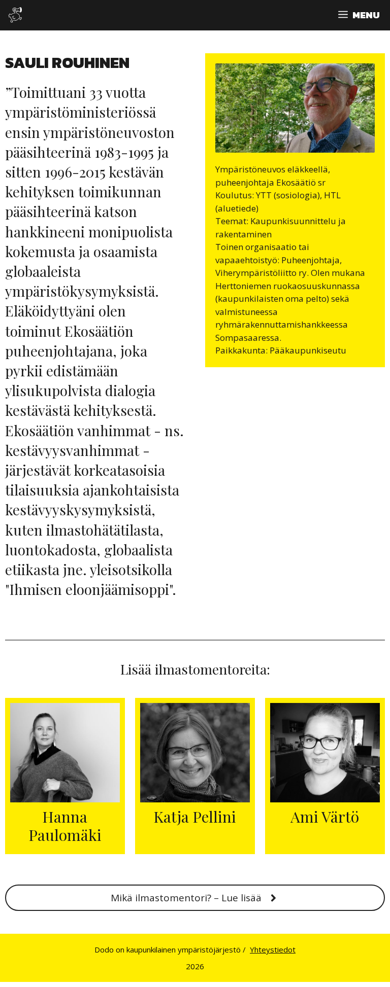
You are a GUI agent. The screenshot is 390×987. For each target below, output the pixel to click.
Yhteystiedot (273, 949)
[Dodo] (15, 15)
